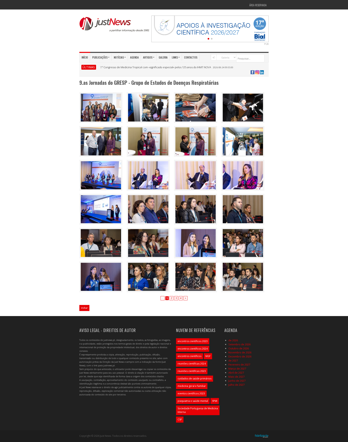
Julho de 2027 (236, 384)
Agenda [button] (134, 57)
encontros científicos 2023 (193, 341)
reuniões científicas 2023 (192, 371)
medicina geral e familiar (192, 386)
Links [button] (175, 57)
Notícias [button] (119, 57)
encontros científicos (189, 356)
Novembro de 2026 (239, 352)
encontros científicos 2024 (193, 348)
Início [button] (85, 57)
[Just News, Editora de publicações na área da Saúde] (114, 26)
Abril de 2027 (236, 372)
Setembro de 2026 (239, 344)
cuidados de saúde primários (194, 378)
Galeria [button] (163, 57)
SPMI (214, 401)
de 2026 (233, 340)
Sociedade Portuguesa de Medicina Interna (198, 410)
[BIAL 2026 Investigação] (210, 28)
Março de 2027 (237, 368)
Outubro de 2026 (238, 348)
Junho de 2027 (236, 380)
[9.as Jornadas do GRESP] (100, 107)
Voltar (84, 308)
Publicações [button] (100, 57)
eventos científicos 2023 (191, 393)
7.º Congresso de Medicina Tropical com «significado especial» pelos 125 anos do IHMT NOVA (155, 67)
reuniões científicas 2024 (192, 363)
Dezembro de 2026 (239, 356)
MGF (207, 356)
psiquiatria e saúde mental (193, 401)
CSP (180, 419)
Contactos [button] (190, 57)
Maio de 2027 (236, 376)
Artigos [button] (147, 57)
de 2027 (233, 360)
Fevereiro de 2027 (239, 364)
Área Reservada (258, 5)
